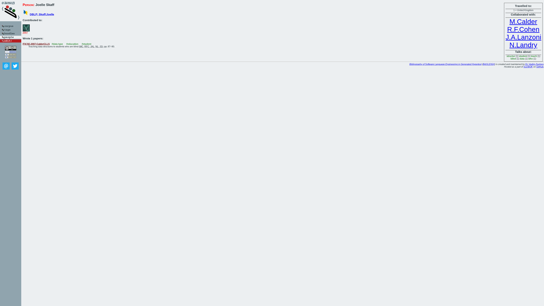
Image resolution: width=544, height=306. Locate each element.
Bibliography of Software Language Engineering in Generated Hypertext (445, 64)
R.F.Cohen (523, 29)
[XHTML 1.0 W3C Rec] (10, 55)
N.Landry (523, 45)
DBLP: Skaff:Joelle (42, 14)
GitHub (539, 67)
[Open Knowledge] (10, 52)
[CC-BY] (10, 49)
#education (72, 44)
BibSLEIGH (489, 64)
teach (534, 56)
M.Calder (523, 21)
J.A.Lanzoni (523, 37)
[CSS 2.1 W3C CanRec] (10, 60)
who (530, 59)
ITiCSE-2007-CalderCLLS (36, 44)
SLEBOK (528, 67)
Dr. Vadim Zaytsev (534, 64)
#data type (57, 44)
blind (513, 59)
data (522, 59)
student (523, 56)
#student (86, 44)
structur (511, 56)
